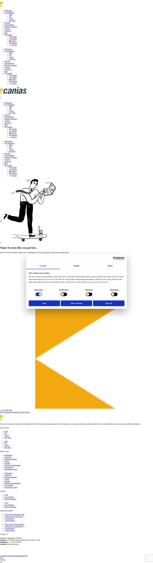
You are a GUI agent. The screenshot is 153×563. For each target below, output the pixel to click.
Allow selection (77, 303)
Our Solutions (9, 13)
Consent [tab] (43, 266)
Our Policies (8, 467)
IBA (6, 33)
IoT (10, 17)
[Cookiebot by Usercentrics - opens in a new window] (114, 258)
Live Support (9, 497)
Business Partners (10, 27)
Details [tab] (76, 266)
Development (9, 25)
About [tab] (110, 266)
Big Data (12, 21)
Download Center (10, 469)
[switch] (64, 294)
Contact (7, 29)
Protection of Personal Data (14, 514)
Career (6, 461)
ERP (10, 15)
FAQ (6, 495)
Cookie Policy (9, 519)
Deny (44, 303)
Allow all (108, 303)
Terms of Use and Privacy (13, 516)
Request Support (10, 499)
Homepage (8, 11)
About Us (7, 31)
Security (7, 23)
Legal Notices (9, 521)
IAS (1, 558)
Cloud (11, 19)
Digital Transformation (12, 465)
